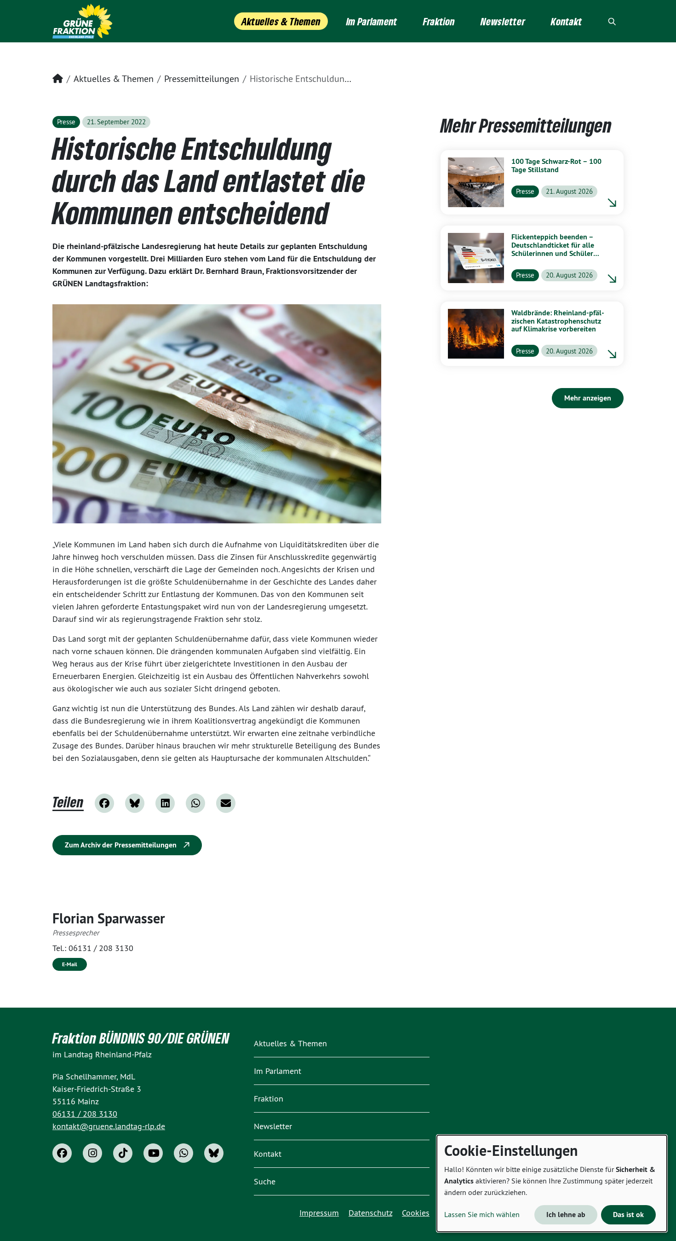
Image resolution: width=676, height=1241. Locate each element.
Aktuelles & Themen (114, 78)
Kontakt (267, 1153)
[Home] (82, 21)
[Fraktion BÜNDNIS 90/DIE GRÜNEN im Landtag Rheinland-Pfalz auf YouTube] (153, 1153)
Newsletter (273, 1126)
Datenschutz (370, 1212)
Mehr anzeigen (587, 398)
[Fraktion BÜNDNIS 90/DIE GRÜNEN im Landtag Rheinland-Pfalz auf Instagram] (92, 1153)
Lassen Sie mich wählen (482, 1214)
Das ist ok (628, 1214)
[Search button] (612, 21)
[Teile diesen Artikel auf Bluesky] (134, 803)
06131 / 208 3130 (101, 948)
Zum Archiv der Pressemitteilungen (121, 845)
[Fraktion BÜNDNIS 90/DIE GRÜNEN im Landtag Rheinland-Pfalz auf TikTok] (122, 1153)
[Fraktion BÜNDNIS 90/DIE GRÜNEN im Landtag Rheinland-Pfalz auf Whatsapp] (183, 1153)
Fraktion (268, 1098)
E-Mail (69, 964)
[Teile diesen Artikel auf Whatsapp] (195, 803)
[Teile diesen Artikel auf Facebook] (104, 803)
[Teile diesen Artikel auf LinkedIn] (165, 803)
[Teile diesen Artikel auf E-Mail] (225, 803)
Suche (264, 1181)
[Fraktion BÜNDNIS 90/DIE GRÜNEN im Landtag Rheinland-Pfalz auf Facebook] (62, 1153)
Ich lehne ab (565, 1214)
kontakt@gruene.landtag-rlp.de (108, 1126)
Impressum (319, 1212)
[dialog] (552, 1183)
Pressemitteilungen (201, 78)
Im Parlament (277, 1071)
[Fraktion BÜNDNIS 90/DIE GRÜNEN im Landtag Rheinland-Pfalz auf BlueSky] (213, 1153)
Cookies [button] (416, 1212)
